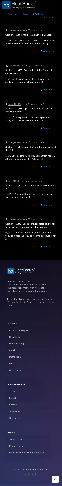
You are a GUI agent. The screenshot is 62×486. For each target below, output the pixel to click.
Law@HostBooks (16, 30)
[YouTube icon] (33, 474)
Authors (39, 14)
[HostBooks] (19, 5)
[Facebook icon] (26, 474)
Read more (48, 51)
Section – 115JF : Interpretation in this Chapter (28, 35)
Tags (25, 14)
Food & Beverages (18, 330)
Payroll (12, 363)
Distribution (15, 357)
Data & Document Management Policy (28, 452)
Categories (13, 14)
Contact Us (14, 418)
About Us (14, 391)
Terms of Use (15, 439)
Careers (13, 405)
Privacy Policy (16, 446)
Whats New (15, 411)
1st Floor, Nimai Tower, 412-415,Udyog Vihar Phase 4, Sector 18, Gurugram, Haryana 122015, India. (30, 302)
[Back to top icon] (55, 479)
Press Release (16, 398)
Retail (12, 350)
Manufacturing (16, 343)
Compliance (15, 370)
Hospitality (14, 337)
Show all (49, 17)
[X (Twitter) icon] (29, 474)
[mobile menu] (57, 5)
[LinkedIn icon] (36, 474)
